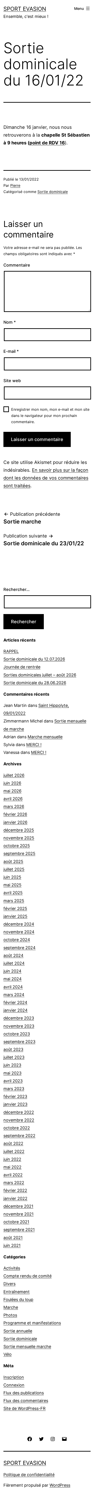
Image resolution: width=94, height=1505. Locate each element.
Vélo (7, 1354)
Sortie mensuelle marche (27, 1346)
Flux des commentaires (25, 1400)
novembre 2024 (18, 931)
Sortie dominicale (52, 191)
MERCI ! (34, 744)
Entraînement (16, 1291)
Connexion (13, 1385)
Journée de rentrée (21, 666)
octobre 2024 (16, 939)
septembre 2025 (19, 853)
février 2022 (15, 1190)
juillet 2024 (14, 963)
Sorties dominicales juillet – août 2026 (39, 675)
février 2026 (15, 814)
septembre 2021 (19, 1229)
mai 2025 (12, 884)
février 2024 (15, 1002)
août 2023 (13, 1049)
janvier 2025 (15, 916)
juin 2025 (12, 877)
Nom (9, 322)
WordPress (60, 1485)
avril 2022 (13, 1174)
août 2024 (13, 955)
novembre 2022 (18, 1120)
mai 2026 (12, 790)
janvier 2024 (15, 1010)
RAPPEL (11, 651)
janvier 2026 (15, 822)
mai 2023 (12, 1073)
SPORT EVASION (24, 9)
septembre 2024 (19, 947)
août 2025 (13, 861)
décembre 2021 (18, 1206)
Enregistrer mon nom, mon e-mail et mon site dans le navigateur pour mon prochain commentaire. (50, 415)
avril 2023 (13, 1080)
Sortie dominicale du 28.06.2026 (34, 682)
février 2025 (15, 908)
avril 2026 (13, 798)
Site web (12, 380)
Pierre (15, 185)
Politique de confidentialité (29, 1474)
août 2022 (13, 1143)
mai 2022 (12, 1167)
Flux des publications (23, 1392)
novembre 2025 (18, 837)
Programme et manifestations (32, 1322)
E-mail (11, 351)
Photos (10, 1315)
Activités (11, 1268)
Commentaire (16, 265)
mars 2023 (13, 1088)
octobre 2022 (16, 1127)
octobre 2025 (16, 845)
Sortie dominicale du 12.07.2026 (34, 659)
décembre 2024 (18, 924)
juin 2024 (12, 971)
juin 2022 (12, 1159)
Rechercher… (16, 589)
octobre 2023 (16, 1033)
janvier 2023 (15, 1104)
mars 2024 (13, 994)
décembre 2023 (18, 1018)
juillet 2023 (13, 1057)
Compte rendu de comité (27, 1275)
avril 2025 (13, 892)
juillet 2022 (13, 1151)
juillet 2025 (13, 869)
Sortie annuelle (17, 1331)
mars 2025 (13, 900)
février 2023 (15, 1096)
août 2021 (13, 1237)
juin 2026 (12, 783)
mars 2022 (13, 1182)
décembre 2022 (18, 1112)
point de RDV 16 (47, 143)
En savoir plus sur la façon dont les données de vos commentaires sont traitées (45, 477)
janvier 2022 (15, 1198)
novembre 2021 (18, 1214)
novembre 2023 (18, 1026)
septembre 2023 (19, 1041)
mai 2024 (12, 978)
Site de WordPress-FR (24, 1408)
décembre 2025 (18, 830)
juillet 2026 (13, 775)
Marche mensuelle (45, 736)
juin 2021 (12, 1245)
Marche (10, 1307)
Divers (9, 1283)
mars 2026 (13, 806)
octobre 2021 (16, 1221)
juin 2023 (12, 1065)
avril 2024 (13, 986)
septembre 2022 (19, 1135)
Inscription (13, 1377)
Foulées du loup (18, 1299)
